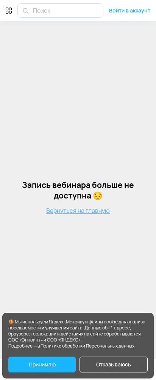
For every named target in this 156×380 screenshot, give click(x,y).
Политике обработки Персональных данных (87, 346)
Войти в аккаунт (129, 10)
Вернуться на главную (78, 210)
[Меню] (9, 10)
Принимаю (42, 364)
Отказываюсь (113, 364)
